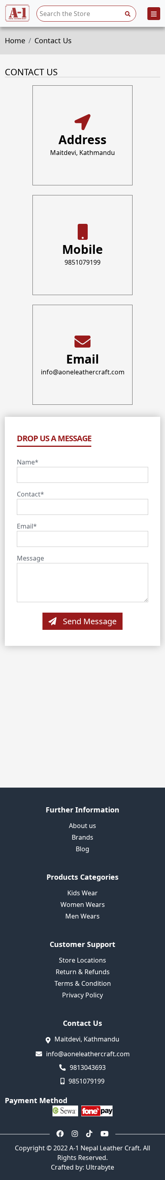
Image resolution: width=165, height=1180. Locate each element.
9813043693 (88, 1067)
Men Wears (82, 916)
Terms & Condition (82, 983)
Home (15, 40)
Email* (27, 526)
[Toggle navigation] (153, 13)
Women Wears (82, 905)
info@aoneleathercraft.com (83, 372)
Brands (82, 837)
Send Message (90, 621)
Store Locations (82, 960)
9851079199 (82, 262)
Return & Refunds (83, 972)
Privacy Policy (82, 995)
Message (30, 558)
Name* (27, 462)
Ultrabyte (100, 1167)
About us (82, 826)
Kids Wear (82, 893)
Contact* (30, 494)
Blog (82, 849)
